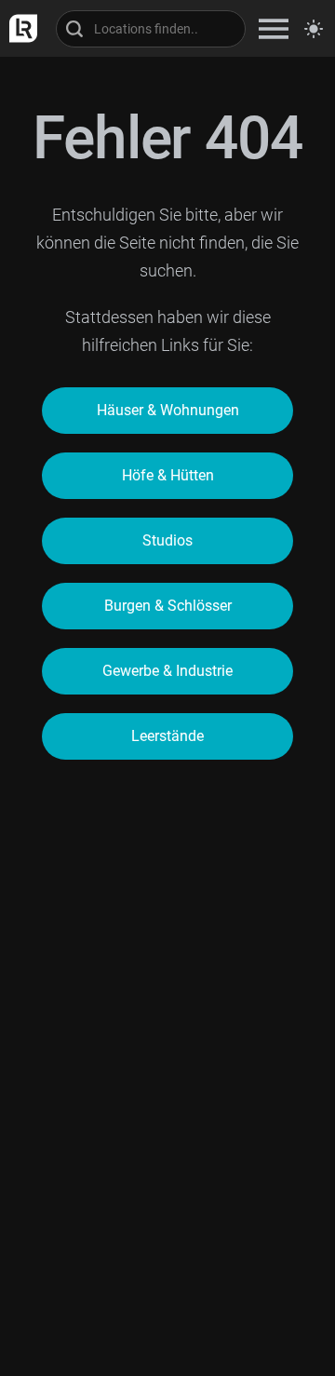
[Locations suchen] (151, 28)
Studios (167, 540)
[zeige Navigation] (274, 28)
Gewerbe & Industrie (167, 671)
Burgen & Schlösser (168, 605)
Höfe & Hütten (168, 475)
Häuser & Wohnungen (168, 410)
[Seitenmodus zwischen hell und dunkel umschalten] (314, 29)
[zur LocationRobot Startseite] (18, 28)
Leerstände (167, 736)
